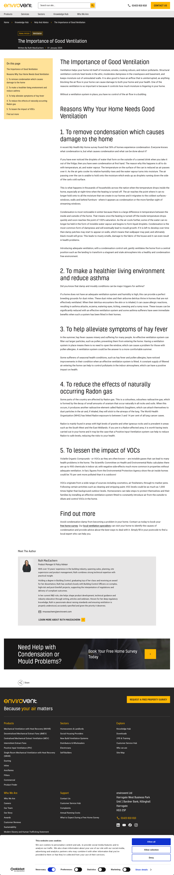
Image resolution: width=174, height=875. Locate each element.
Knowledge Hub (22, 22)
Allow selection (151, 850)
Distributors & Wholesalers (72, 743)
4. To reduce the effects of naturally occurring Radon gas (27, 102)
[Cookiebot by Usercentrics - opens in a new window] (17, 870)
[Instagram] (136, 825)
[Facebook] (130, 825)
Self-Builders (66, 752)
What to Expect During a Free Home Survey (79, 817)
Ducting (7, 761)
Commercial (9, 780)
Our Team (8, 808)
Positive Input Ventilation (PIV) (18, 748)
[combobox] (64, 5)
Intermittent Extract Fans (15, 743)
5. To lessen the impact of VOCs (21, 109)
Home (6, 22)
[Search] (92, 5)
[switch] (78, 869)
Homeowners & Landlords (72, 729)
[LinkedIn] (118, 825)
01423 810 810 (128, 817)
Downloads (121, 733)
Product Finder (10, 785)
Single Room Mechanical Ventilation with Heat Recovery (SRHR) (29, 754)
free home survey (69, 525)
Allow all (151, 842)
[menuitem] (8, 14)
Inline (6, 765)
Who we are (121, 748)
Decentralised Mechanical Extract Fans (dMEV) (25, 733)
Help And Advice (41, 22)
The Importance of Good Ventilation (69, 22)
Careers (7, 803)
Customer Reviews (12, 822)
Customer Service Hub (126, 743)
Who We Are (9, 798)
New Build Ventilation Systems (74, 738)
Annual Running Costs (70, 813)
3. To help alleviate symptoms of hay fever (25, 96)
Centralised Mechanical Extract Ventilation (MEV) (26, 738)
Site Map (120, 752)
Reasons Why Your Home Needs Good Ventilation (28, 74)
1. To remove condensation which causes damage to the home (25, 81)
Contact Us (65, 798)
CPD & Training (123, 738)
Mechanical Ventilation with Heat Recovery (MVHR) (27, 729)
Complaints (65, 808)
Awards (7, 817)
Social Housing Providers (71, 733)
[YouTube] (124, 825)
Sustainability (10, 827)
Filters (7, 775)
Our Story (8, 813)
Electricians (65, 748)
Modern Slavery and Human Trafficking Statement (26, 832)
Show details (141, 869)
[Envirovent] (18, 5)
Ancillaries (9, 770)
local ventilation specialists (97, 525)
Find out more (13, 114)
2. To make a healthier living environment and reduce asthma (27, 89)
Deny (151, 857)
